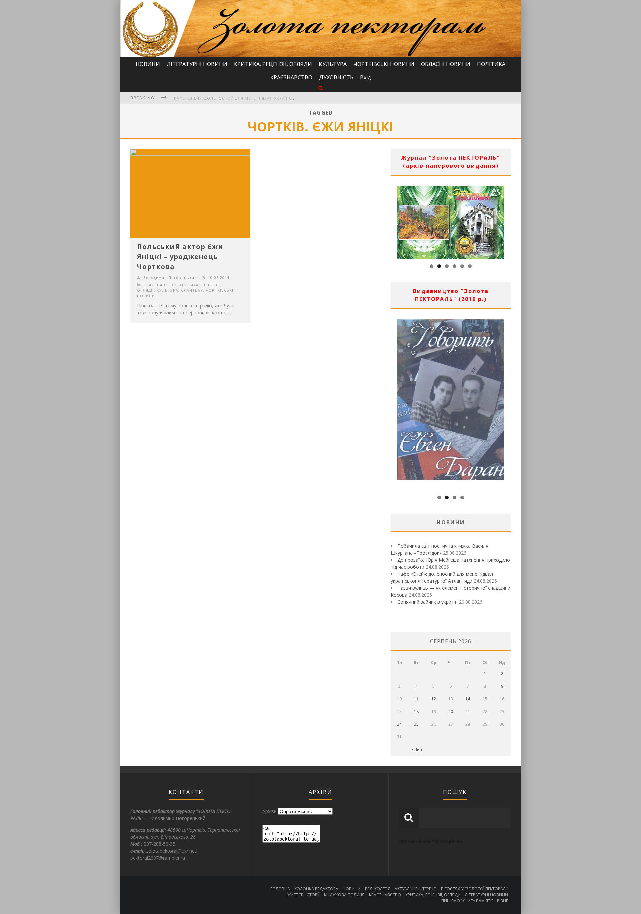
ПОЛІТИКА (491, 64)
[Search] (320, 88)
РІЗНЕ (502, 901)
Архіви (269, 811)
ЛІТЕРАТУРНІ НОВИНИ (197, 64)
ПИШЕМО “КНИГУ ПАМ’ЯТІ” (467, 901)
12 (433, 699)
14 (467, 699)
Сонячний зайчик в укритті (427, 602)
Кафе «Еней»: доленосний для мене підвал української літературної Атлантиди (267, 98)
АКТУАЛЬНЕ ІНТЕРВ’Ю (416, 889)
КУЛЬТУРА (333, 64)
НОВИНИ (148, 64)
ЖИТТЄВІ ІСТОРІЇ (303, 895)
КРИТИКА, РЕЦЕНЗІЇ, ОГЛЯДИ (273, 64)
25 (416, 724)
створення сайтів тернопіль (430, 841)
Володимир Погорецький (170, 277)
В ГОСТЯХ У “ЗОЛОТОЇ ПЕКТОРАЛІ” (474, 889)
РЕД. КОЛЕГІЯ (377, 889)
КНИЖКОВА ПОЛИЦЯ (344, 895)
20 (450, 711)
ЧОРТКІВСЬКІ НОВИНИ (383, 64)
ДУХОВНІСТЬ (336, 77)
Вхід (365, 77)
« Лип (416, 749)
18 (416, 711)
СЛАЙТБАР (192, 290)
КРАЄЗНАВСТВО (291, 77)
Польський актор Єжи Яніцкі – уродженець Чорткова (180, 256)
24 (399, 724)
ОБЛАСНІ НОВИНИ (445, 64)
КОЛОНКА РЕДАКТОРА (316, 889)
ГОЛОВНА (280, 889)
